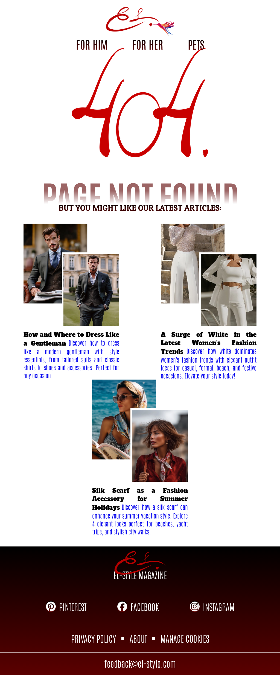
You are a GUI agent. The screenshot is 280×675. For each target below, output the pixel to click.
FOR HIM (91, 44)
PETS (196, 44)
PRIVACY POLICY (93, 638)
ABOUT (138, 638)
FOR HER (147, 44)
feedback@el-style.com (140, 663)
